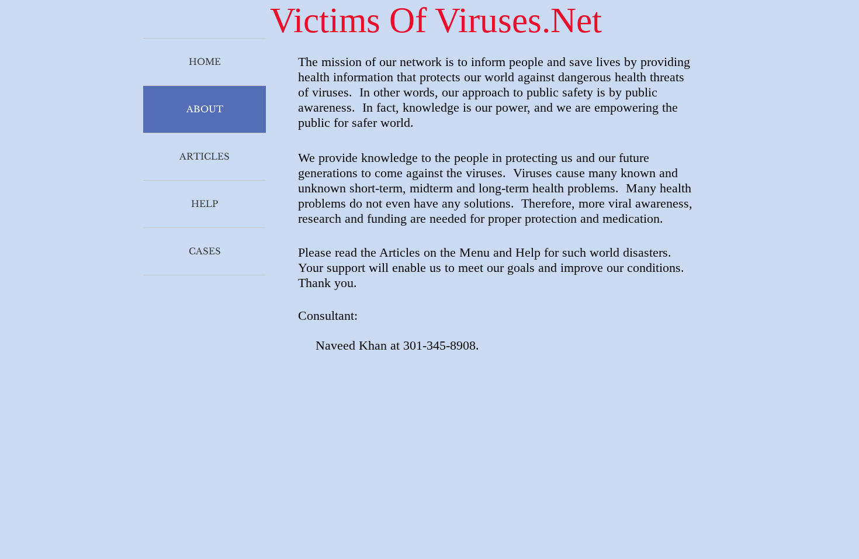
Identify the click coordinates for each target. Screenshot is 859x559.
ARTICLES (204, 156)
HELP (204, 203)
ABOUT (204, 109)
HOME (205, 61)
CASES (205, 251)
